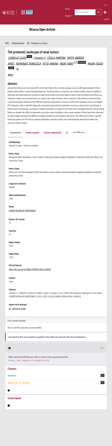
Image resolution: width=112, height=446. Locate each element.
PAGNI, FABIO (66, 63)
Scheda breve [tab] (15, 132)
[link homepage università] (27, 12)
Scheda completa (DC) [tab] (52, 132)
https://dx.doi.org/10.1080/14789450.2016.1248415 (30, 269)
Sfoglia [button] (68, 15)
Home (67, 8)
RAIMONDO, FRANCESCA (28, 63)
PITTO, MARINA (50, 63)
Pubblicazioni (18, 43)
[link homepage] (9, 12)
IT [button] (104, 5)
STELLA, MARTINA (56, 58)
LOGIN (106, 19)
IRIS (7, 43)
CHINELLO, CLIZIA (17, 58)
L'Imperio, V (39, 58)
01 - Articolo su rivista (37, 43)
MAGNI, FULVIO (95, 63)
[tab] (67, 133)
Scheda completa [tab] (32, 132)
